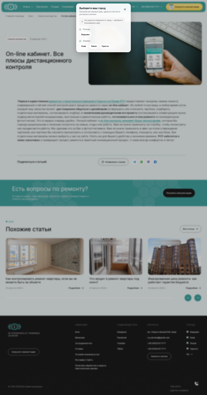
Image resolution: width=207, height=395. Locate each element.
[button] (125, 9)
